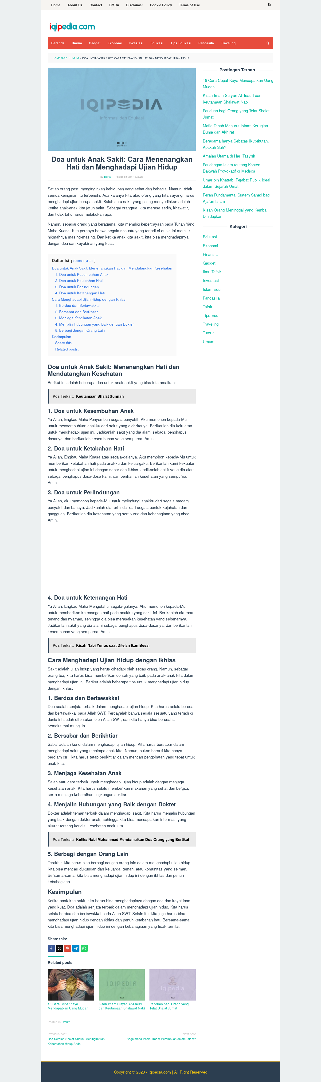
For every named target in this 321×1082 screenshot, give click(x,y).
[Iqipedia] (72, 24)
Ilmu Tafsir (212, 271)
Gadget (209, 263)
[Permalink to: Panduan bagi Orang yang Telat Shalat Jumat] (172, 985)
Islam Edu (211, 289)
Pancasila (211, 297)
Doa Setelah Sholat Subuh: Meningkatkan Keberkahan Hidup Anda (76, 1039)
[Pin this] (67, 948)
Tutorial (209, 332)
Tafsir (207, 306)
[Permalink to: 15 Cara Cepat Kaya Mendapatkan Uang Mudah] (71, 985)
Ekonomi (210, 245)
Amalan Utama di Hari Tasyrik (229, 156)
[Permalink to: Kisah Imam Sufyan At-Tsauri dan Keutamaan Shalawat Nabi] (122, 985)
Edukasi (210, 236)
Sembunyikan (83, 260)
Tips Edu (210, 315)
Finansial (211, 254)
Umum (66, 1022)
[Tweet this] (59, 948)
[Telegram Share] (75, 948)
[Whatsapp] (84, 948)
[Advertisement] (122, 559)
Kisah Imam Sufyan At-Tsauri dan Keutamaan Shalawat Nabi (122, 1005)
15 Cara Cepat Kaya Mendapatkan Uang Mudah (68, 1005)
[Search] (267, 43)
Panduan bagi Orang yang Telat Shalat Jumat (169, 1005)
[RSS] (269, 5)
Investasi (211, 280)
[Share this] (51, 948)
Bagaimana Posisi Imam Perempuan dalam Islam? (161, 1036)
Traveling (211, 324)
